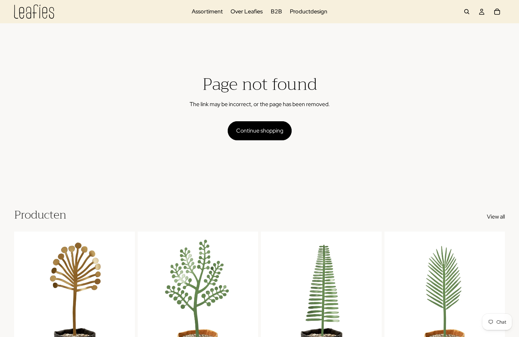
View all (496, 216)
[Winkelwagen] (497, 11)
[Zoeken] (467, 11)
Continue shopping (259, 130)
